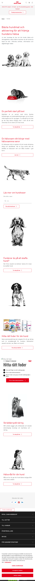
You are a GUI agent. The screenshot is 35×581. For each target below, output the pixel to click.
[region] (17, 564)
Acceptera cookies (17, 570)
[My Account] (33, 2)
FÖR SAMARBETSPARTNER (10, 542)
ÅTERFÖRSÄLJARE (7, 531)
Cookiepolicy (8, 562)
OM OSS (4, 536)
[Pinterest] (19, 502)
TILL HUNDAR (6, 525)
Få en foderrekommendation (16, 380)
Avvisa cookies (17, 575)
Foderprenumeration (16, 12)
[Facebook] (12, 502)
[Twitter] (15, 502)
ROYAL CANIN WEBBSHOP (9, 514)
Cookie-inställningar (7, 509)
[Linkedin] (22, 502)
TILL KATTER (6, 520)
